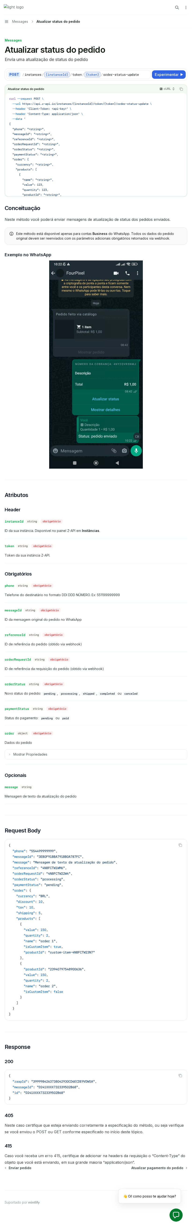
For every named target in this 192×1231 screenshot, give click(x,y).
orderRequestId (18, 659)
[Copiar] (146, 75)
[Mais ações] (186, 7)
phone (9, 585)
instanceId (14, 521)
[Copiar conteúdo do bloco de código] (181, 89)
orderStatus (15, 684)
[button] (176, 1215)
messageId (13, 610)
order (9, 733)
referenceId (15, 635)
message (11, 787)
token (9, 546)
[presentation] (96, 144)
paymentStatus (17, 709)
